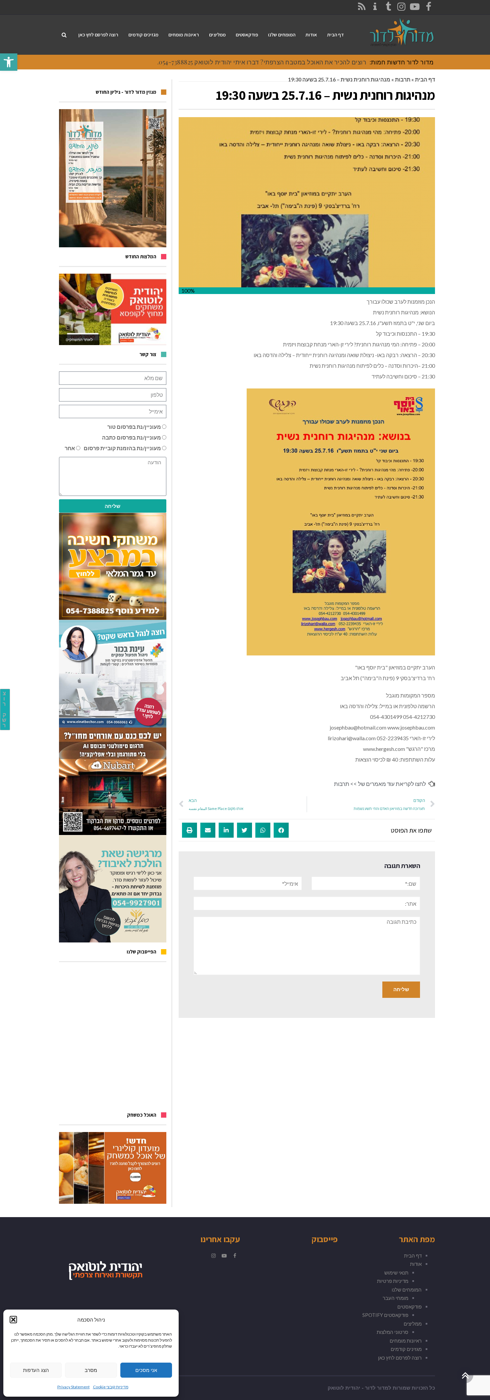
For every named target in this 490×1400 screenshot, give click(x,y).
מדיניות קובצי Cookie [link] (110, 1386)
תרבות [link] (402, 79)
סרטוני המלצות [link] (392, 1332)
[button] (13, 1319)
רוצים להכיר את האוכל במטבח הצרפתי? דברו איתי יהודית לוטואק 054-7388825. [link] (262, 62)
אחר (70, 448)
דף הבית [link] (425, 79)
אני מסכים (146, 1370)
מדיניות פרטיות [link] (392, 1281)
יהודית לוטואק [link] (344, 1388)
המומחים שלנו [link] (407, 1290)
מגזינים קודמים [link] (406, 1349)
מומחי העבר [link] (395, 1298)
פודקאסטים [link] (409, 1307)
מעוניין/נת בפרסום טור (134, 427)
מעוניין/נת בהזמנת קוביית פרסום (122, 448)
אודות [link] (416, 1264)
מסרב (91, 1370)
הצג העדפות (36, 1370)
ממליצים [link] (413, 1324)
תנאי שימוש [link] (396, 1273)
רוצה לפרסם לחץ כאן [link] (400, 1358)
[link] (8, 62)
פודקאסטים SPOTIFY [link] (385, 1315)
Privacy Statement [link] (73, 1386)
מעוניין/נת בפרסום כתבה (131, 437)
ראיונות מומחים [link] (406, 1341)
